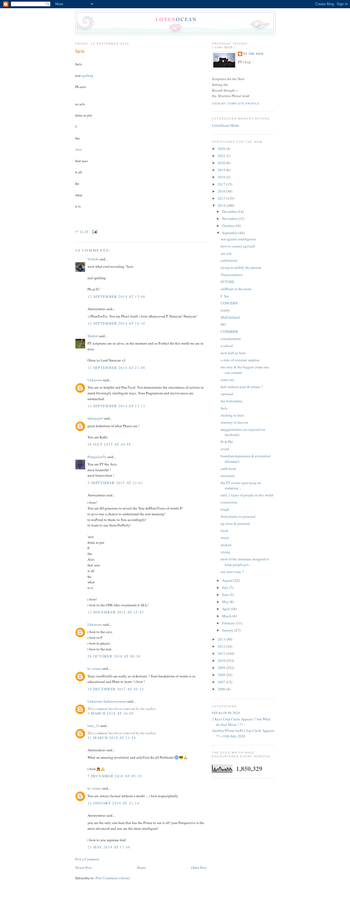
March (227, 615)
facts (79, 51)
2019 (222, 169)
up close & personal (235, 523)
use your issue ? (232, 571)
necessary (228, 475)
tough (225, 509)
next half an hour (233, 352)
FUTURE (227, 281)
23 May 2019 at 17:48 (109, 847)
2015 (222, 198)
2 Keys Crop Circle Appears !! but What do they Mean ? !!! (241, 722)
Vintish (93, 259)
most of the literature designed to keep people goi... (245, 562)
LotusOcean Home (225, 125)
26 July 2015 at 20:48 (109, 444)
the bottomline (232, 400)
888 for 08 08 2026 (226, 712)
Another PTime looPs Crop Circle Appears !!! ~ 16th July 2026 (243, 733)
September (230, 232)
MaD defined (230, 317)
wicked (226, 544)
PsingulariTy (97, 456)
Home (141, 867)
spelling (87, 75)
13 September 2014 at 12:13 (116, 405)
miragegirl (95, 418)
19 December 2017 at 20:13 (116, 688)
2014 (222, 205)
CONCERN (229, 303)
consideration (231, 338)
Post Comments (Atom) (112, 877)
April (226, 608)
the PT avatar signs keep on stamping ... (241, 485)
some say (227, 379)
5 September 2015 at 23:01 (115, 482)
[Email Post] (94, 231)
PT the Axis (253, 53)
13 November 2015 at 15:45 (116, 612)
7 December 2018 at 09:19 (115, 775)
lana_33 (94, 725)
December (230, 211)
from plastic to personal (238, 516)
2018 (222, 176)
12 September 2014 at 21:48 (116, 367)
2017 (222, 184)
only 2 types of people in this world (247, 495)
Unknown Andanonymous (107, 701)
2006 (222, 688)
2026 (222, 148)
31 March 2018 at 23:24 (112, 737)
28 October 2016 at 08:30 (114, 656)
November (230, 218)
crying (225, 551)
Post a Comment (87, 859)
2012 (222, 646)
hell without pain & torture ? (242, 386)
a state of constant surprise (240, 359)
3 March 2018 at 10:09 (111, 713)
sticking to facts (232, 415)
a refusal (227, 345)
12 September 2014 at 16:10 (116, 323)
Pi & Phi (227, 441)
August (228, 580)
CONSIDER (229, 331)
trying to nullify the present (241, 267)
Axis (78, 149)
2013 (222, 639)
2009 (222, 667)
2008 (222, 674)
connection (229, 502)
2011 (222, 653)
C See (225, 295)
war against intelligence (238, 239)
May (226, 601)
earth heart (228, 468)
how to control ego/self (238, 246)
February (229, 623)
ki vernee (94, 668)
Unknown (95, 379)
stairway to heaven (234, 422)
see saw (226, 253)
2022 (222, 155)
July (225, 587)
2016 (222, 191)
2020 (222, 162)
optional (227, 393)
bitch (224, 530)
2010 (222, 660)
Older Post (198, 867)
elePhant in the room (236, 288)
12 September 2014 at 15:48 (116, 296)
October (228, 225)
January (228, 630)
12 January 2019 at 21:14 (113, 803)
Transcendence (232, 274)
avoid (225, 448)
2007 (222, 681)
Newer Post (83, 867)
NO (223, 324)
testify (225, 310)
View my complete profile (235, 103)
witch (225, 537)
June (226, 594)
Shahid (93, 335)
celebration (229, 260)
